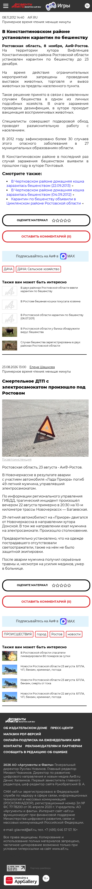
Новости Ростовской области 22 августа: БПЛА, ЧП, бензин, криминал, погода (53, 695)
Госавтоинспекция (16, 459)
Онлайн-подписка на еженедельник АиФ (41, 740)
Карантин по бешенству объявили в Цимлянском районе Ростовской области (43, 201)
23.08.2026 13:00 (14, 367)
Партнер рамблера (40, 868)
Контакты (12, 746)
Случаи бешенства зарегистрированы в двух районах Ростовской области (50, 344)
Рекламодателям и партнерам (53, 746)
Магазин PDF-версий (22, 734)
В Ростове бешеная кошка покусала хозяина (50, 301)
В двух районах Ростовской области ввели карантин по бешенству (49, 289)
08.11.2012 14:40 (13, 17)
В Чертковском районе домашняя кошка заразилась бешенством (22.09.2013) (45, 183)
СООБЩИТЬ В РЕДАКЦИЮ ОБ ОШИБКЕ (35, 752)
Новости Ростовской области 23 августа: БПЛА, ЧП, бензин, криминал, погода (53, 668)
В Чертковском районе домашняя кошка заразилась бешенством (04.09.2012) (45, 192)
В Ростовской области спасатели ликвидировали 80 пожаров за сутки (45, 654)
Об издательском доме (25, 728)
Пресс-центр (61, 728)
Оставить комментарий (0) (46, 236)
